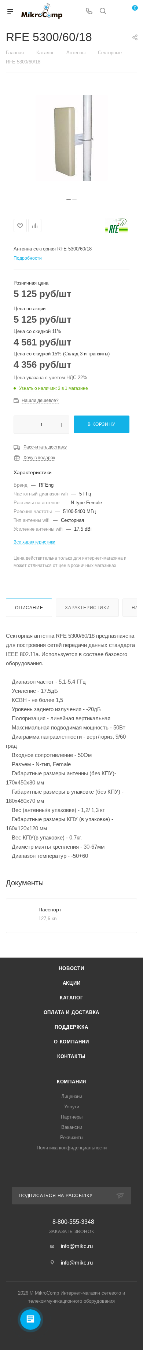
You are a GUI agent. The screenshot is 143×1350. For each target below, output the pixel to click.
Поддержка (71, 1027)
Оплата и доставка (72, 1012)
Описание (29, 607)
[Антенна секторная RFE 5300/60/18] (71, 138)
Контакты (71, 1056)
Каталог (71, 997)
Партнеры (71, 1117)
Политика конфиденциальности (72, 1147)
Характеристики (87, 607)
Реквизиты (71, 1137)
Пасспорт (49, 909)
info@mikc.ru (77, 1246)
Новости (71, 968)
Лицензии (71, 1096)
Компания (71, 1081)
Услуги (71, 1106)
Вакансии (71, 1127)
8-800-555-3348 (73, 1222)
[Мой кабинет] (116, 11)
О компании (71, 1041)
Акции (72, 983)
